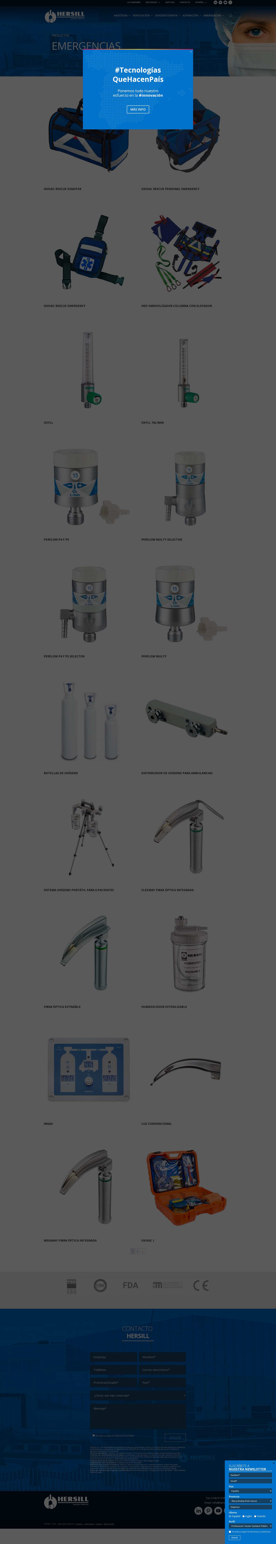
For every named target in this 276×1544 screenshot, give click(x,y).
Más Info (138, 109)
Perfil (232, 1521)
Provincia (234, 1496)
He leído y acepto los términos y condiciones (251, 1531)
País (231, 1486)
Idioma (233, 1512)
